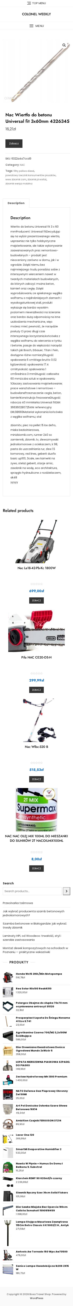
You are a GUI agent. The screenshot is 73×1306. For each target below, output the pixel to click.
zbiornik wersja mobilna (18, 183)
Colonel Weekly (36, 14)
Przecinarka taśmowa (18, 903)
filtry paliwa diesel (24, 171)
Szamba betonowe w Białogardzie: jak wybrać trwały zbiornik (35, 925)
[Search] (66, 891)
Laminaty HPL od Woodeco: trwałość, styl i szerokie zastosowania (32, 938)
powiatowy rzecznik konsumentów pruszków (30, 175)
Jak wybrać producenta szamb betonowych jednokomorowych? (33, 913)
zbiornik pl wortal (37, 179)
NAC (22, 165)
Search (8, 883)
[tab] (16, 203)
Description (16, 203)
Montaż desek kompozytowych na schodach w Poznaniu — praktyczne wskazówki (35, 950)
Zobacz (14, 143)
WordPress (36, 1298)
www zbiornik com (15, 179)
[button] (36, 26)
